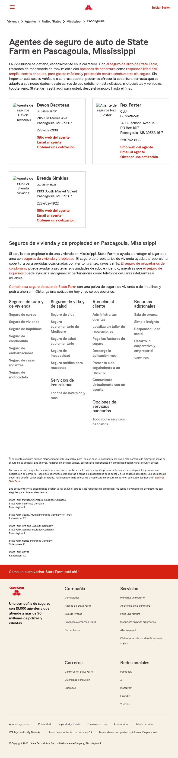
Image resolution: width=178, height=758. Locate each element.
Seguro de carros (22, 314)
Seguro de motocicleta (18, 375)
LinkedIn (125, 696)
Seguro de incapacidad (60, 353)
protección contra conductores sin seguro (117, 74)
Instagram (126, 687)
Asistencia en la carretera (135, 605)
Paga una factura (130, 613)
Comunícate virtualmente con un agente (108, 384)
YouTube (125, 704)
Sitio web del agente (53, 137)
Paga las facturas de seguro (108, 341)
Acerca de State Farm (78, 605)
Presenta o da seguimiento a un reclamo (106, 367)
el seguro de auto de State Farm (131, 64)
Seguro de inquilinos (25, 329)
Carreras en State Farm (79, 671)
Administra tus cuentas (104, 317)
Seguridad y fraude (69, 724)
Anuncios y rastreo (20, 724)
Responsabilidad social (147, 331)
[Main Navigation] (12, 7)
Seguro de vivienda (24, 322)
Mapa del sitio (144, 724)
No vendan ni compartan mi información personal (127, 732)
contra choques (33, 74)
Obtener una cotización (56, 147)
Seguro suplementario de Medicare (65, 326)
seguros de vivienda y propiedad (49, 258)
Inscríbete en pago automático (138, 622)
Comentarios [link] (72, 630)
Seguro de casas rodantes (22, 362)
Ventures (141, 358)
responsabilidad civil (141, 69)
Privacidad (44, 724)
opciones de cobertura (97, 69)
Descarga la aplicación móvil (105, 353)
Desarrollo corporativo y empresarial (144, 346)
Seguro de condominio (18, 338)
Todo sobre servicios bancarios (108, 421)
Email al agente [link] (49, 142)
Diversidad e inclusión (77, 679)
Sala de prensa (146, 314)
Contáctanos (72, 597)
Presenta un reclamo (132, 597)
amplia (14, 74)
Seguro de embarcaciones (21, 350)
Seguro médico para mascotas (67, 365)
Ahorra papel (128, 630)
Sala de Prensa (73, 613)
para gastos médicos (64, 74)
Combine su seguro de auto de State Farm (42, 287)
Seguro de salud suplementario (63, 341)
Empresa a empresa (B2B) (80, 622)
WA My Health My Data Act (25, 732)
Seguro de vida (62, 314)
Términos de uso (97, 724)
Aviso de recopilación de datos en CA (70, 732)
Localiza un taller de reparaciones (108, 329)
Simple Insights (146, 322)
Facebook (126, 671)
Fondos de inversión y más (68, 395)
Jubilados (70, 687)
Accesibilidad (121, 724)
